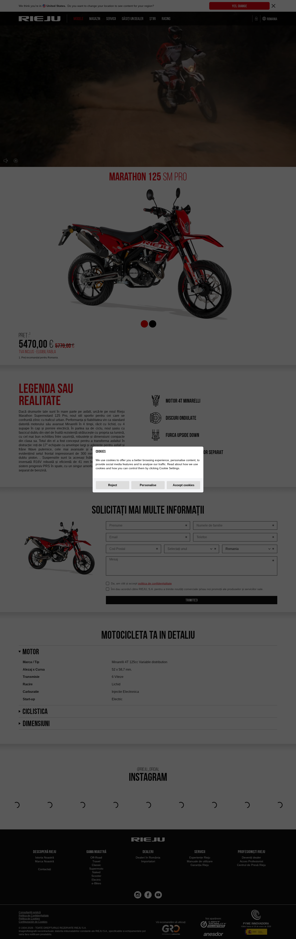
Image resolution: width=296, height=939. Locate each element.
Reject (112, 485)
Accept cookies (183, 485)
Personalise (148, 485)
